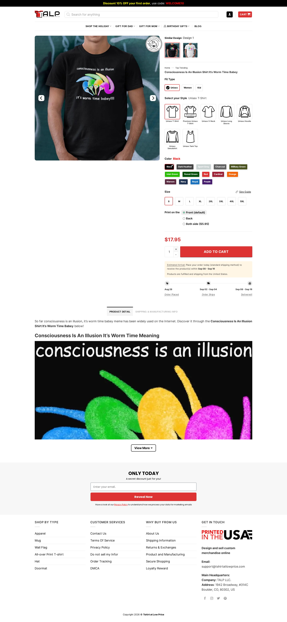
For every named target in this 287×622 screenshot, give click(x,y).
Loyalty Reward (157, 568)
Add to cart (216, 252)
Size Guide (245, 191)
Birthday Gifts (177, 26)
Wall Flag (41, 547)
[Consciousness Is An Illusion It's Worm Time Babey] (190, 50)
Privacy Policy (121, 504)
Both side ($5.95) (197, 224)
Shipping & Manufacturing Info (156, 311)
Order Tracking (101, 561)
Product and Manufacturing (165, 554)
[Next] (153, 98)
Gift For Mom (148, 26)
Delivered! (246, 294)
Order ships (208, 294)
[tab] (120, 311)
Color (168, 158)
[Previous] (41, 98)
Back (189, 218)
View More (142, 448)
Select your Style (176, 98)
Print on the (172, 212)
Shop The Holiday (97, 26)
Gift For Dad (124, 26)
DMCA (94, 568)
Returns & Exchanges (161, 547)
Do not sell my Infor (104, 554)
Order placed (172, 294)
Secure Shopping (158, 561)
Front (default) (195, 212)
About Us (152, 533)
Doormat (41, 568)
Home (167, 68)
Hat (37, 561)
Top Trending (181, 68)
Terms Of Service (102, 540)
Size (208, 191)
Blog (197, 26)
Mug (38, 540)
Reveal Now (143, 497)
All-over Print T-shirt (49, 554)
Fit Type (170, 79)
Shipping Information (161, 540)
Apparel (40, 533)
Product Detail (120, 311)
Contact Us (98, 533)
